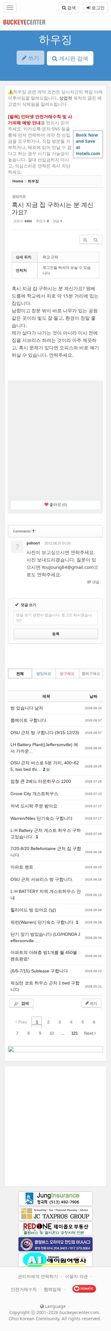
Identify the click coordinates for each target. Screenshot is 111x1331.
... (62, 1033)
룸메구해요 (91, 673)
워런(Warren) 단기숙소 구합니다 (42, 922)
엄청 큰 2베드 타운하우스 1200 (40, 781)
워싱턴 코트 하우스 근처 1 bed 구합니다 (45, 986)
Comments (24, 531)
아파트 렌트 (21, 867)
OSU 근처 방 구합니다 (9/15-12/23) (44, 732)
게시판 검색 (72, 58)
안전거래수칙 (24, 1289)
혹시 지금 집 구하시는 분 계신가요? (52, 208)
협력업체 (53, 1289)
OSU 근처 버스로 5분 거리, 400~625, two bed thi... (44, 766)
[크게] (85, 240)
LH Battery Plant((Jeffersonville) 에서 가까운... (44, 748)
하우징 (55, 39)
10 (51, 1033)
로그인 (97, 7)
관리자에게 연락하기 (38, 1276)
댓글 (95, 582)
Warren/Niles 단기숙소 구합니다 (41, 818)
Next (89, 1033)
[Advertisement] (55, 438)
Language (55, 1306)
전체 (20, 673)
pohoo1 (33, 543)
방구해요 (67, 673)
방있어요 (43, 673)
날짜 (93, 696)
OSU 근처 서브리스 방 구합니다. (41, 879)
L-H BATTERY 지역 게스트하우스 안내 (45, 894)
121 (74, 1033)
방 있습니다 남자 (26, 707)
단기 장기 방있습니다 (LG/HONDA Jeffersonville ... (45, 937)
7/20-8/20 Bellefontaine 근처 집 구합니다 (45, 851)
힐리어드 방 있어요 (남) (33, 909)
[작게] (95, 240)
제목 (46, 696)
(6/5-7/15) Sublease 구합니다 (39, 970)
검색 (71, 7)
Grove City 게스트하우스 (34, 793)
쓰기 (93, 1003)
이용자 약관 (77, 1276)
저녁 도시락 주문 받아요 (33, 805)
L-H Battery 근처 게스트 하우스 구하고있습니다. (45, 833)
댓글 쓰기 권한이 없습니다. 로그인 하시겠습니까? (54, 617)
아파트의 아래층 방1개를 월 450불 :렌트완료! (45, 955)
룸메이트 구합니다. (28, 720)
